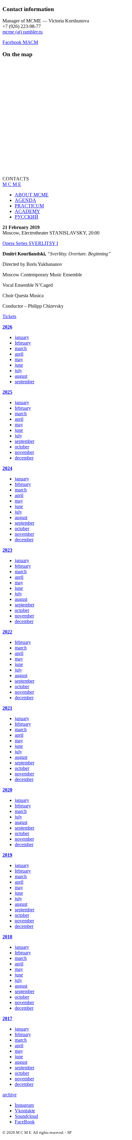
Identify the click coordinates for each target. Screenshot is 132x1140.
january (22, 337)
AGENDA (25, 200)
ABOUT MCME (32, 194)
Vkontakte (25, 1110)
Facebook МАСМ (20, 42)
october (22, 446)
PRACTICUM (29, 205)
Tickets (9, 316)
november (24, 452)
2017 (7, 1018)
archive (9, 1094)
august (21, 376)
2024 (7, 468)
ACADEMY (27, 211)
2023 (7, 550)
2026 (7, 326)
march (21, 348)
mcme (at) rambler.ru (22, 31)
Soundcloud (26, 1116)
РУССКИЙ (26, 216)
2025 (7, 392)
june (19, 365)
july (18, 370)
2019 (7, 855)
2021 (7, 708)
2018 (7, 936)
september (24, 381)
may (19, 359)
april (19, 354)
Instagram (24, 1105)
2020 (7, 789)
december (24, 457)
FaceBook (25, 1121)
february (23, 342)
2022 (7, 631)
